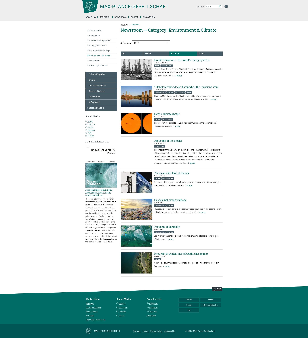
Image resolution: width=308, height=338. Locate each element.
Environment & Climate (99, 55)
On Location (94, 97)
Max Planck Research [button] (97, 141)
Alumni (210, 300)
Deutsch (200, 6)
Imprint (145, 331)
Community (94, 35)
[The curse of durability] (136, 236)
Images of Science (97, 91)
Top (219, 289)
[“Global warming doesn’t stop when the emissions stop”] (136, 96)
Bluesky (90, 121)
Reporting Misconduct (95, 320)
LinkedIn (91, 127)
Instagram (153, 307)
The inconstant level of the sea (171, 173)
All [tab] (124, 53)
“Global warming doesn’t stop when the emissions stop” (186, 87)
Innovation (148, 17)
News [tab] (148, 53)
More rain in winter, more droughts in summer (181, 253)
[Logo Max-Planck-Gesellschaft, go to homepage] (125, 8)
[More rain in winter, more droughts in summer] (136, 263)
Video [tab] (201, 53)
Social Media (123, 299)
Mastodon (91, 130)
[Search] (219, 6)
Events (92, 80)
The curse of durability (167, 226)
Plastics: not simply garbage (170, 200)
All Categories (95, 30)
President (90, 303)
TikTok (90, 133)
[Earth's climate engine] (136, 123)
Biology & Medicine (97, 45)
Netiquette (151, 315)
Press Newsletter (96, 108)
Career (134, 17)
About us (90, 17)
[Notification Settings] (226, 6)
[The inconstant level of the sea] (136, 182)
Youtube (91, 136)
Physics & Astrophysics (99, 40)
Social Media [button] (92, 116)
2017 (136, 43)
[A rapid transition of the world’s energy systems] (136, 69)
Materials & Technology (99, 50)
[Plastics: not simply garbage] (136, 209)
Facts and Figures (93, 307)
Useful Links (93, 299)
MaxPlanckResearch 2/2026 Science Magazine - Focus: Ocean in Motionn (98, 192)
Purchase (90, 315)
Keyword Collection (211, 305)
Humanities (94, 60)
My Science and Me (97, 85)
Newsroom (120, 17)
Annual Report (92, 311)
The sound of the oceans (168, 140)
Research (105, 17)
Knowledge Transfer (98, 65)
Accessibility (169, 331)
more (179, 75)
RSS (189, 310)
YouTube (153, 311)
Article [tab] (175, 53)
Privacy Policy (156, 331)
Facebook (91, 124)
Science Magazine (97, 74)
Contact (189, 300)
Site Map (137, 331)
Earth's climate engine (167, 114)
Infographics (94, 102)
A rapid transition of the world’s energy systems (181, 60)
